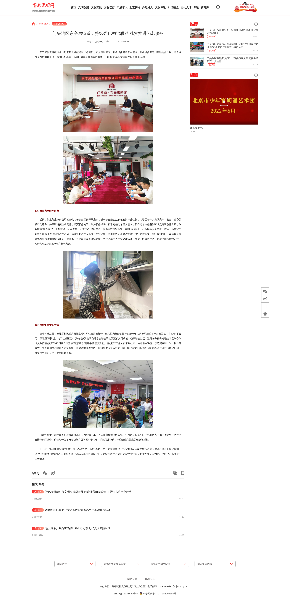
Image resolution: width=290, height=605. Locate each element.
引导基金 (173, 7)
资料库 (205, 7)
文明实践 (96, 7)
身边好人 (147, 7)
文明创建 (83, 7)
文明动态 (43, 24)
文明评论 (160, 7)
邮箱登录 (150, 579)
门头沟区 (59, 24)
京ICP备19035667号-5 (126, 593)
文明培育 (109, 7)
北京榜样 (134, 7)
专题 (196, 7)
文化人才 (186, 7)
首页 (73, 7)
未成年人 (122, 7)
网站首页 (132, 579)
